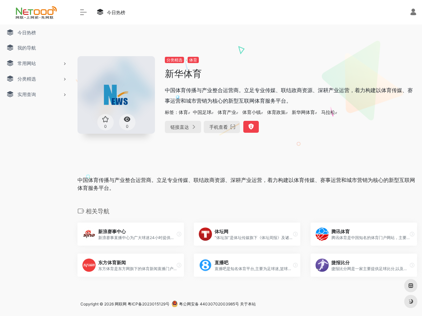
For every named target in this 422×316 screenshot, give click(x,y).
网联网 (121, 303)
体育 (193, 59)
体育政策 (276, 112)
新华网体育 (303, 112)
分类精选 (174, 59)
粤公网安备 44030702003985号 (208, 303)
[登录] (413, 12)
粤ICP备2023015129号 (148, 303)
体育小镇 (251, 112)
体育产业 (227, 112)
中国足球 (202, 112)
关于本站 (248, 303)
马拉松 (328, 112)
